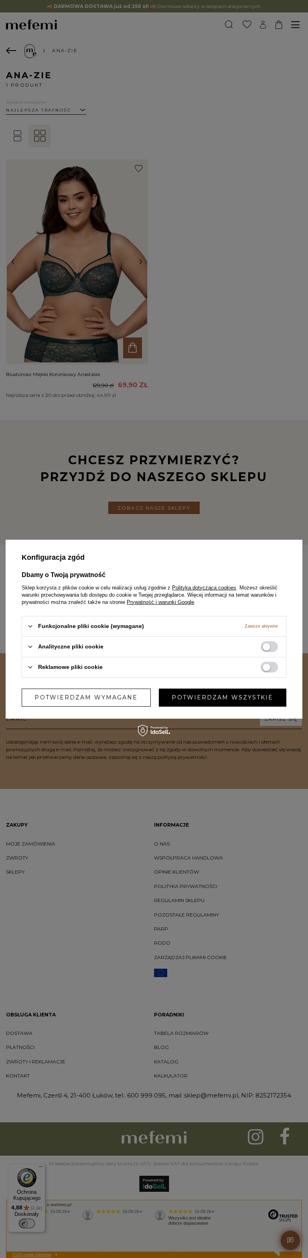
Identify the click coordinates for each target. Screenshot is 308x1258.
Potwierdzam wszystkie (222, 697)
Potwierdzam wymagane (86, 697)
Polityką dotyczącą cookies (204, 587)
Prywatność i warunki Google (160, 602)
